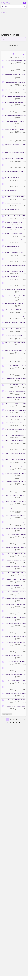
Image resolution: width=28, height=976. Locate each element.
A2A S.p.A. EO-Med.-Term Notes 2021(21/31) (15, 423)
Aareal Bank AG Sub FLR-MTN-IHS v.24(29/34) (16, 604)
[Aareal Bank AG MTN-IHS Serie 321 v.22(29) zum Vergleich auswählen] (3, 662)
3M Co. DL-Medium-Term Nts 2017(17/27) (14, 252)
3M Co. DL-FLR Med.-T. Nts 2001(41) (13, 222)
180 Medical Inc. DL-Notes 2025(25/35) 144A (15, 74)
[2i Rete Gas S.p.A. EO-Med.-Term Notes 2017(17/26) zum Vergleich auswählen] (3, 109)
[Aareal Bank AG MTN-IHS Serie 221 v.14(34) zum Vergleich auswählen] (3, 687)
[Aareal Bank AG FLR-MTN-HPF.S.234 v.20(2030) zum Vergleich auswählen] (3, 700)
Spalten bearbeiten (18, 54)
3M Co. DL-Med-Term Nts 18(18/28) (13, 233)
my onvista (13, 7)
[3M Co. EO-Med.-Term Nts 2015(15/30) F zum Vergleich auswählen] (3, 197)
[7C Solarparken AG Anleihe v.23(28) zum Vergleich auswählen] (3, 335)
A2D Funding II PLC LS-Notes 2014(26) (14, 466)
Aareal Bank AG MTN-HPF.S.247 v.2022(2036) (16, 693)
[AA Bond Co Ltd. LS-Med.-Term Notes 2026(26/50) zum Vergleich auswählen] (3, 495)
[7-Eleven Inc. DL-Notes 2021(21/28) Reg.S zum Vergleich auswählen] (3, 322)
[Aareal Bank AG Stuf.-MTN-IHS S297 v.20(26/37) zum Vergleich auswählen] (3, 579)
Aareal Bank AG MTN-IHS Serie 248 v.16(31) (15, 528)
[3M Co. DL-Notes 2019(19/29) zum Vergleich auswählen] (3, 178)
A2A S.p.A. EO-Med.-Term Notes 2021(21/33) (15, 410)
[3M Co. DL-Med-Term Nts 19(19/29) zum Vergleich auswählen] (3, 227)
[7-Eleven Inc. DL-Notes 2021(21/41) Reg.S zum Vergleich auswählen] (3, 310)
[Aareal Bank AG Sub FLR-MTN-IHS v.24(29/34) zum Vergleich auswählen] (3, 604)
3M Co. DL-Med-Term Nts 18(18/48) (13, 240)
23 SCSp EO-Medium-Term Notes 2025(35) (15, 90)
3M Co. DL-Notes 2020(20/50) (12, 259)
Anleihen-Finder (14, 12)
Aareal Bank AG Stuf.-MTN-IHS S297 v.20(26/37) (16, 579)
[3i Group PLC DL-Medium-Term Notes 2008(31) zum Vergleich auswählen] (3, 144)
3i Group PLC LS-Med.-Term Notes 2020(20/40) (16, 152)
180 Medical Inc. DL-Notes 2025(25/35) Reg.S (16, 67)
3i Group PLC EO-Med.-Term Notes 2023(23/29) (16, 158)
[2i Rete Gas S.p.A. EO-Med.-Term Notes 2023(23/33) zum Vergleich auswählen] (3, 115)
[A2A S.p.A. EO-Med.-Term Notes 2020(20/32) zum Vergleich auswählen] (3, 447)
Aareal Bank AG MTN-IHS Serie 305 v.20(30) (15, 674)
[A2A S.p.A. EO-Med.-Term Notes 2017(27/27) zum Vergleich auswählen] (3, 459)
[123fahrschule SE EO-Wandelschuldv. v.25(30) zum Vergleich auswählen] (3, 60)
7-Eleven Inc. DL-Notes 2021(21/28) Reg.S (15, 322)
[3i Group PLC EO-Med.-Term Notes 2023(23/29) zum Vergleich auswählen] (3, 158)
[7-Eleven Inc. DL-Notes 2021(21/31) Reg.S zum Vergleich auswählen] (3, 316)
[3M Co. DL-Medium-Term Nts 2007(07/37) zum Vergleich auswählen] (3, 271)
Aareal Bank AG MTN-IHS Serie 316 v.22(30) (15, 623)
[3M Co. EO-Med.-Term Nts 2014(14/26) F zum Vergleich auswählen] (3, 203)
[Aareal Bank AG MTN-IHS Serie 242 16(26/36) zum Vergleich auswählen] (3, 636)
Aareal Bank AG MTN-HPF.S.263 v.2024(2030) (16, 573)
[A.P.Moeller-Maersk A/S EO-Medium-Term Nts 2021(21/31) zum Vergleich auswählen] (3, 397)
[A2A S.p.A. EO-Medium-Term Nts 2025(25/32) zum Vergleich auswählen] (3, 440)
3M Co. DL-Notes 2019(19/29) (12, 177)
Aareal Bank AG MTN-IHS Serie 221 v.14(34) (15, 687)
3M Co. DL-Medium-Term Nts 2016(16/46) (15, 215)
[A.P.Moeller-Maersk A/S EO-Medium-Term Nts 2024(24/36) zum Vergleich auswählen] (3, 366)
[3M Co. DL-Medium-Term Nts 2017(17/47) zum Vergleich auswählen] (3, 171)
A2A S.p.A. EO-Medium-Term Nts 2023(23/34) (16, 416)
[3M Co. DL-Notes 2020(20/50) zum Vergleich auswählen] (3, 259)
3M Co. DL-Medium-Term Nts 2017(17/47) (14, 171)
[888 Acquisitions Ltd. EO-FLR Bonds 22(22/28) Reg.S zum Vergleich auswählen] (3, 343)
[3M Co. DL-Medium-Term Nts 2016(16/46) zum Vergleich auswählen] (3, 216)
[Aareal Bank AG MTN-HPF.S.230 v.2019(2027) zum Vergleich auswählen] (3, 535)
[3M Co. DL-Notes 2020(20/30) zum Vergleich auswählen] (3, 209)
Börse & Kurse (3, 12)
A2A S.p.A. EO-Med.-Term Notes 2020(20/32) (15, 447)
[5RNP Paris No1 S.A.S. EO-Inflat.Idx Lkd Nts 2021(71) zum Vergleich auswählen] (3, 303)
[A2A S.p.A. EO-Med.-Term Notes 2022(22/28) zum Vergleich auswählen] (3, 435)
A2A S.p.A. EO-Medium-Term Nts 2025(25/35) (15, 453)
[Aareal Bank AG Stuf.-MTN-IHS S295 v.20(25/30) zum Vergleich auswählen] (3, 617)
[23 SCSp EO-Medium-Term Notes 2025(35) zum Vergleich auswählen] (3, 90)
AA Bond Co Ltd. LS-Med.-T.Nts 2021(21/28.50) (16, 489)
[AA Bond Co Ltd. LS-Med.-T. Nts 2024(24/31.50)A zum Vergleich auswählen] (3, 501)
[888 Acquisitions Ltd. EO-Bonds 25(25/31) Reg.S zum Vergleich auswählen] (3, 350)
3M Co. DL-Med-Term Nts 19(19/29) (13, 227)
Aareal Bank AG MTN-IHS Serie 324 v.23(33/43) (16, 642)
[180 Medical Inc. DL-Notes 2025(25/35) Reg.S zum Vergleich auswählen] (3, 67)
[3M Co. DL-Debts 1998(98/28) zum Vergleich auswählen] (3, 283)
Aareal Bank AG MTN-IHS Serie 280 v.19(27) (15, 560)
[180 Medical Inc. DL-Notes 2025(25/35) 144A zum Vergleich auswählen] (3, 74)
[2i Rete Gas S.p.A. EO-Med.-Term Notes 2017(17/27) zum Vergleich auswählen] (3, 96)
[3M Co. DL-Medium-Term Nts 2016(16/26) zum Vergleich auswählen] (3, 265)
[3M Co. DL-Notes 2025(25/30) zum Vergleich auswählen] (3, 246)
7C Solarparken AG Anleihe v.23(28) (13, 335)
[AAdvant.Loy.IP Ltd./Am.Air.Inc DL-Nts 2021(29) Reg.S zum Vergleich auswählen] (3, 516)
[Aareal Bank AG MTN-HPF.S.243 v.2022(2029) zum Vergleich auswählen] (3, 611)
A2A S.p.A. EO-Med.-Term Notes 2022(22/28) (15, 435)
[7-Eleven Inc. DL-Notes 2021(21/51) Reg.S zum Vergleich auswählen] (3, 329)
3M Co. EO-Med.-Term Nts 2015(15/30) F (14, 196)
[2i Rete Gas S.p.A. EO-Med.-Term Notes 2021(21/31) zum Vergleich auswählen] (3, 102)
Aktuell (6, 7)
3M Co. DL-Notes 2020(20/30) (12, 209)
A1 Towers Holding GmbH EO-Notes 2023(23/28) (16, 404)
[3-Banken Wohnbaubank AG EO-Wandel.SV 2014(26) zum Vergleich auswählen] (3, 129)
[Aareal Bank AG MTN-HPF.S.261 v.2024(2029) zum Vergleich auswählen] (3, 649)
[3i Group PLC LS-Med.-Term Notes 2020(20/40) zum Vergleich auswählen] (3, 152)
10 (19, 722)
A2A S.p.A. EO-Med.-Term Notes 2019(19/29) (15, 429)
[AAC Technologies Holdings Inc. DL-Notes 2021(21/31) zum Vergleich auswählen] (3, 508)
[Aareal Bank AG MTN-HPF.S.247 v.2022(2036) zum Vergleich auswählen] (3, 693)
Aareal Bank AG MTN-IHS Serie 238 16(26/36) (16, 592)
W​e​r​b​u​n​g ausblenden (18, 22)
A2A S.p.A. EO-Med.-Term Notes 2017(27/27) (15, 459)
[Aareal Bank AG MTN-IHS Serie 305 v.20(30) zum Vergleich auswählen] (3, 674)
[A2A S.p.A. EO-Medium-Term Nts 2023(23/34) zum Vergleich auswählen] (3, 416)
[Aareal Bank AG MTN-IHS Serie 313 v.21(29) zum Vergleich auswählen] (3, 655)
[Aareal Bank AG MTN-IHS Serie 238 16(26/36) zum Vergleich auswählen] (3, 592)
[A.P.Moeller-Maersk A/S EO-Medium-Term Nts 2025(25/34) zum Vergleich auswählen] (3, 385)
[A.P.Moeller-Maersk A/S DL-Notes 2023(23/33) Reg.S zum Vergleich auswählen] (3, 372)
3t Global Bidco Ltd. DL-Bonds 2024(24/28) (15, 289)
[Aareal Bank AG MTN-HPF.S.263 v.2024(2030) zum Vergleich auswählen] (3, 573)
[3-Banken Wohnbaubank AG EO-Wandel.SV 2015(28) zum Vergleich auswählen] (3, 121)
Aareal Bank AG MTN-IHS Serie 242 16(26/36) (16, 636)
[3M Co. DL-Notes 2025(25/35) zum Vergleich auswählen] (3, 190)
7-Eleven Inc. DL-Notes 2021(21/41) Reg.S (14, 309)
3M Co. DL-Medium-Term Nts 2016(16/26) (15, 265)
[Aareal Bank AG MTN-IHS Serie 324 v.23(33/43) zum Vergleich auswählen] (3, 642)
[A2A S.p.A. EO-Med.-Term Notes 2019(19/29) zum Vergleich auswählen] (3, 429)
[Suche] (24, 7)
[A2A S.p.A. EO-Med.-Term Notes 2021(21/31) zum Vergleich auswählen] (3, 423)
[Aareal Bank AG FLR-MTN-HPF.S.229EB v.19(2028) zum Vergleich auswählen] (3, 547)
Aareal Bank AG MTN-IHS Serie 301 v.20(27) (15, 541)
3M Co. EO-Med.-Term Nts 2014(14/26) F (14, 203)
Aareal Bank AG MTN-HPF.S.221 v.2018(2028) (15, 706)
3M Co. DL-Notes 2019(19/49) (12, 276)
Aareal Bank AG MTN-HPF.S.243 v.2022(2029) (16, 611)
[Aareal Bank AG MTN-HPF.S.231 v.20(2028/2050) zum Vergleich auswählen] (3, 681)
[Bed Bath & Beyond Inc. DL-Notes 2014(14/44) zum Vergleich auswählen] (3, 82)
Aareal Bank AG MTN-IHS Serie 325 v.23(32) (15, 668)
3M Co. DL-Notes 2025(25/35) (12, 190)
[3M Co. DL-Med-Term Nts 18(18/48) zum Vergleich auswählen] (3, 240)
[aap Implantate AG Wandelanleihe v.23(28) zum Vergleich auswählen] (3, 522)
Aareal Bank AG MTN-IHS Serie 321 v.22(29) (15, 661)
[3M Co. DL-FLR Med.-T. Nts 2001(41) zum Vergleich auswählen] (3, 222)
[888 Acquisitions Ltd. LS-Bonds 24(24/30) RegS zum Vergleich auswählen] (3, 358)
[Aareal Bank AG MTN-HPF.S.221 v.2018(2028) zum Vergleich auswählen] (3, 706)
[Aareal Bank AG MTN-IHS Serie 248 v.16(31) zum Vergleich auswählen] (3, 528)
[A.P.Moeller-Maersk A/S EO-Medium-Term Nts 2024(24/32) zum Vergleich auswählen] (3, 378)
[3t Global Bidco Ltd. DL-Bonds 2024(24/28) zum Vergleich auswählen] (3, 289)
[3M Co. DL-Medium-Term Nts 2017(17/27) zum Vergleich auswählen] (3, 252)
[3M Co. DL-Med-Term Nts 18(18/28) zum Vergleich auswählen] (3, 233)
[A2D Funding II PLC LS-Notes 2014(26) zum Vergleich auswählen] (3, 466)
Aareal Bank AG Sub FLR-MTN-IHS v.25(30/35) (16, 630)
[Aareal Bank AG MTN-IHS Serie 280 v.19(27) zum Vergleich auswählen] (3, 560)
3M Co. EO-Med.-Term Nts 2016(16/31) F (14, 184)
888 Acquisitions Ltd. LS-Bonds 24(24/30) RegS (16, 358)
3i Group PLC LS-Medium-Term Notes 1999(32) (16, 165)
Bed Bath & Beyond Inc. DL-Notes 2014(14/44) (16, 82)
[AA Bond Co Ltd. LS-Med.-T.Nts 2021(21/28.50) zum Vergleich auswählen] (3, 489)
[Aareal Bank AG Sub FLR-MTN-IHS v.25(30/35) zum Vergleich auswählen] (3, 630)
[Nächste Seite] (23, 719)
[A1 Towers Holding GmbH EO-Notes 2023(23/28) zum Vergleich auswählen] (3, 404)
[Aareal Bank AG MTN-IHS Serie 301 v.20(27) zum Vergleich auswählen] (3, 541)
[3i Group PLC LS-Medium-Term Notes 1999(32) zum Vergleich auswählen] (3, 165)
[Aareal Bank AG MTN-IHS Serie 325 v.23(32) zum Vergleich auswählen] (3, 668)
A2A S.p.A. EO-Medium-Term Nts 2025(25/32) (15, 440)
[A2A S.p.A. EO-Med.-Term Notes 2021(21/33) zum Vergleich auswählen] (3, 410)
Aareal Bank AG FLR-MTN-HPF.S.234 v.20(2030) (16, 699)
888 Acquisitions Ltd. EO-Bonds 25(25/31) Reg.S (16, 350)
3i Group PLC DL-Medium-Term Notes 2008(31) (16, 144)
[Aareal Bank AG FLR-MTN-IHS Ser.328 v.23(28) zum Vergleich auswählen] (3, 554)
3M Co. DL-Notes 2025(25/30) (12, 246)
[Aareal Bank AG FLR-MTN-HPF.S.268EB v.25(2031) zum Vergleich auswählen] (3, 566)
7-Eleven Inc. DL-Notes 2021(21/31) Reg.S (15, 316)
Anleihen (8, 12)
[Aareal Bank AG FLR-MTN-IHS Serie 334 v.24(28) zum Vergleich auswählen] (3, 598)
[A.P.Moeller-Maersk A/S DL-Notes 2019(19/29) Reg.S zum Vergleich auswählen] (3, 391)
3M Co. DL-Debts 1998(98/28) (12, 283)
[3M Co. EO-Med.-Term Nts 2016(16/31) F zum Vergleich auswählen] (3, 184)
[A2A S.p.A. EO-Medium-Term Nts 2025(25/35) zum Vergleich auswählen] (3, 453)
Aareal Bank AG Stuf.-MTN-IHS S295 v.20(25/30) (16, 617)
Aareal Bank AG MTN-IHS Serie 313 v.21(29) (15, 655)
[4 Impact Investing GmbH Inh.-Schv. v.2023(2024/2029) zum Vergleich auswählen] (3, 296)
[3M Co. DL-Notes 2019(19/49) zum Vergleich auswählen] (3, 276)
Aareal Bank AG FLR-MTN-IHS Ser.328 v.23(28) (16, 553)
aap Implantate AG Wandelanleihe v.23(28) (15, 522)
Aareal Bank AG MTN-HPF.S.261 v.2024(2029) (16, 649)
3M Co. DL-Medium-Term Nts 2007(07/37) (15, 271)
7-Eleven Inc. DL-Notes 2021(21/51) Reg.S (14, 328)
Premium (20, 7)
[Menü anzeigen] (2, 7)
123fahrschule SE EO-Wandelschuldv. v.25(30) (16, 60)
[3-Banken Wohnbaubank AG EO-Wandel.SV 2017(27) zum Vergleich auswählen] (3, 137)
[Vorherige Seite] (4, 719)
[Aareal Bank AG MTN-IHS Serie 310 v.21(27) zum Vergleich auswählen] (3, 585)
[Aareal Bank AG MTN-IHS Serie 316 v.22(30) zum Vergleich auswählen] (3, 623)
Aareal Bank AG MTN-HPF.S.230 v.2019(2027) (16, 534)
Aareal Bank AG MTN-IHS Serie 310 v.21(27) (15, 585)
